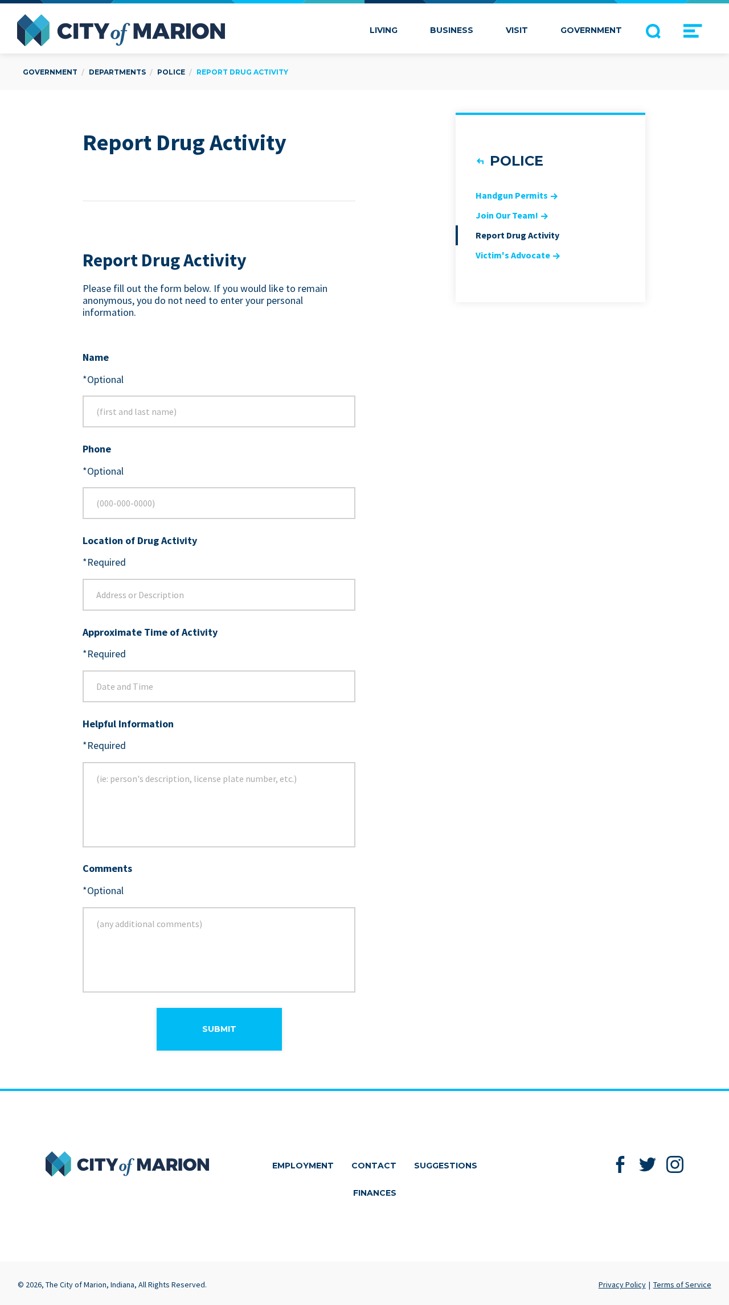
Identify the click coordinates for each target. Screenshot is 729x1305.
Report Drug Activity (517, 235)
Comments (107, 869)
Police (516, 161)
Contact (373, 1165)
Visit (517, 30)
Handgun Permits (512, 195)
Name (96, 358)
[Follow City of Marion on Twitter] (648, 1164)
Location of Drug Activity (140, 541)
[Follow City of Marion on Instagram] (675, 1164)
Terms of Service (682, 1284)
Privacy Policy (622, 1284)
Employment (303, 1165)
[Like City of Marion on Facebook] (620, 1164)
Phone (97, 449)
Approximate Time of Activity (150, 633)
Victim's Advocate (513, 255)
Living (384, 30)
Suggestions (445, 1165)
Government (591, 30)
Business (451, 30)
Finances (374, 1193)
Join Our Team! (507, 215)
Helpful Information (128, 724)
